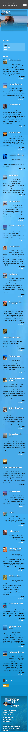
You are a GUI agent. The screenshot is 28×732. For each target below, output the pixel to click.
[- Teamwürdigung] (5, 249)
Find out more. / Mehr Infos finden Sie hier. (9, 5)
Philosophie (7, 719)
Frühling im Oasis (14, 576)
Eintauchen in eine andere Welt (15, 303)
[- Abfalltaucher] (5, 277)
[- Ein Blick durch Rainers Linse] (5, 411)
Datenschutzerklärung (11, 728)
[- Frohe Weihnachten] (5, 87)
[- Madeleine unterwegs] (5, 158)
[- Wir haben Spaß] (5, 204)
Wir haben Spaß (14, 202)
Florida (6, 49)
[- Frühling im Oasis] (5, 579)
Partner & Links (8, 712)
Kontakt (5, 730)
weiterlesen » (21, 78)
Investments (7, 721)
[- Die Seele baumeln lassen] (5, 437)
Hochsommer (13, 176)
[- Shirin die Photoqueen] (5, 228)
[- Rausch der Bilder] (5, 135)
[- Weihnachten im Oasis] (5, 655)
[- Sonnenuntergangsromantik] (5, 463)
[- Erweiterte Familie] (5, 494)
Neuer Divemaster (15, 105)
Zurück (5, 685)
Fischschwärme (14, 531)
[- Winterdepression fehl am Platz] (5, 381)
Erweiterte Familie (15, 492)
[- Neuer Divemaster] (5, 107)
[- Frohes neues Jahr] (5, 63)
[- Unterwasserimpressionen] (5, 332)
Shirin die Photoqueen (16, 226)
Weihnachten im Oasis (16, 652)
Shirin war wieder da (16, 604)
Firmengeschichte (9, 710)
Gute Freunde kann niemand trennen (15, 549)
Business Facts (8, 717)
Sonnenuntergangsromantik (12, 467)
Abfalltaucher (13, 274)
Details (11, 512)
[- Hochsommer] (5, 178)
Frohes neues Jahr (15, 60)
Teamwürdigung (14, 246)
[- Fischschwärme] (5, 534)
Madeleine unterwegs (16, 155)
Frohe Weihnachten (15, 84)
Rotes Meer (7, 47)
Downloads (7, 725)
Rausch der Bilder (15, 132)
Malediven (7, 45)
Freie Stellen (7, 714)
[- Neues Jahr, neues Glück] (5, 629)
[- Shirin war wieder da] (5, 606)
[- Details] (5, 515)
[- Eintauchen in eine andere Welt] (5, 305)
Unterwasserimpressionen (12, 337)
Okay (25, 4)
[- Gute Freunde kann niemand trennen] (5, 551)
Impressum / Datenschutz (11, 727)
